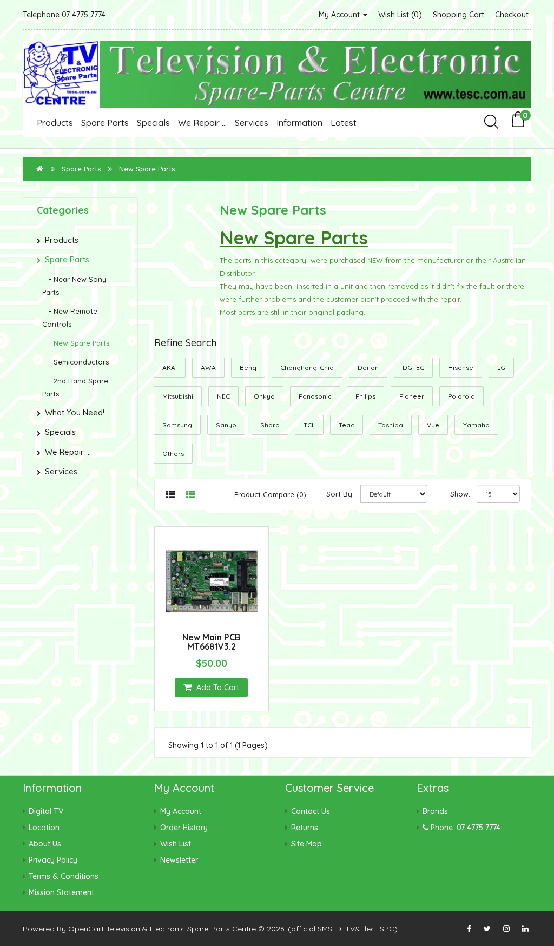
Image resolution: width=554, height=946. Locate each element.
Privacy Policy (53, 860)
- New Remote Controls (69, 317)
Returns (304, 827)
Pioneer (411, 396)
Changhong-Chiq (307, 367)
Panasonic (315, 396)
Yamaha (476, 425)
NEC (223, 396)
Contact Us (310, 811)
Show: (460, 493)
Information (299, 122)
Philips (365, 396)
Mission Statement (61, 892)
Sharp (270, 425)
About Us (45, 844)
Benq (248, 367)
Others (173, 453)
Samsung (177, 425)
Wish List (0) (400, 14)
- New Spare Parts (75, 343)
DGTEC (413, 367)
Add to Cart (216, 687)
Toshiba (390, 425)
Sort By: (340, 493)
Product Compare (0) (270, 494)
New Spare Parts (147, 168)
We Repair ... (202, 122)
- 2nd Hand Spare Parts (75, 387)
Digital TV (46, 811)
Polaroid (461, 396)
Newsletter (179, 860)
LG (501, 367)
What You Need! (74, 412)
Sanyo (226, 425)
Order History (184, 827)
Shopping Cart (458, 14)
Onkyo (264, 396)
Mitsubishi (177, 396)
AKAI (169, 367)
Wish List (175, 844)
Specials (153, 122)
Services (251, 122)
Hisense (460, 367)
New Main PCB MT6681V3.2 (211, 642)
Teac (346, 425)
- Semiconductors (75, 362)
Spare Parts (105, 122)
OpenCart (86, 929)
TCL (309, 425)
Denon (368, 367)
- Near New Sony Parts (74, 285)
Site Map (306, 844)
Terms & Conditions (63, 876)
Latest (344, 122)
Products (55, 122)
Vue (433, 425)
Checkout (512, 14)
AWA (208, 367)
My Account (340, 14)
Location (44, 827)
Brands (435, 811)
